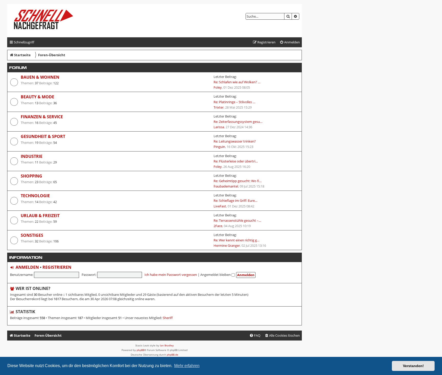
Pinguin (219, 146)
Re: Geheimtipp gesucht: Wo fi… (238, 181)
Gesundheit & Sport (43, 136)
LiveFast (220, 206)
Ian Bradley (167, 345)
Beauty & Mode (37, 97)
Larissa (219, 127)
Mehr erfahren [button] (187, 366)
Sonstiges (32, 235)
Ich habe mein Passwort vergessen (171, 274)
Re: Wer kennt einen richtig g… (236, 240)
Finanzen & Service (42, 117)
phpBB (140, 350)
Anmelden (27, 267)
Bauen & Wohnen (40, 77)
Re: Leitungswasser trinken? (235, 141)
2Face (218, 226)
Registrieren (56, 267)
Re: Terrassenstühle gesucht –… (237, 220)
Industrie (31, 156)
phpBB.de (172, 354)
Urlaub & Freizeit (40, 215)
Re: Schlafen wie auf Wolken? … (237, 82)
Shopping (31, 176)
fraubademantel (226, 186)
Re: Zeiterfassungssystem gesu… (238, 121)
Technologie (35, 195)
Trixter (219, 107)
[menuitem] (290, 42)
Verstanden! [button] (413, 366)
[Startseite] (47, 20)
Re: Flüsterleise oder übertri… (236, 161)
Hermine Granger (227, 245)
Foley (218, 87)
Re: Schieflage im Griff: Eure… (235, 200)
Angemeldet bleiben (215, 274)
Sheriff (168, 318)
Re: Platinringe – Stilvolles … (234, 102)
